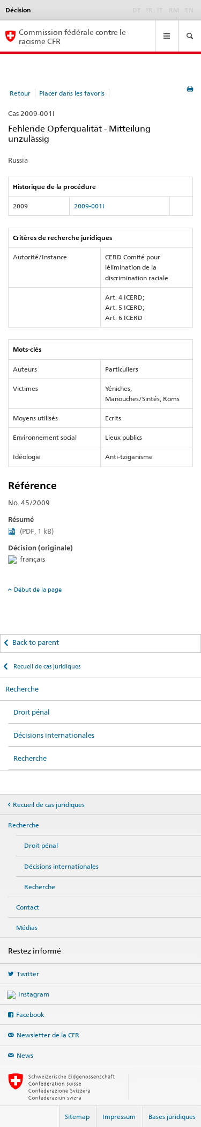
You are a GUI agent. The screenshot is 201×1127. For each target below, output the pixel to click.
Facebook (30, 1014)
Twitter (28, 974)
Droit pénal (31, 712)
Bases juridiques (172, 1117)
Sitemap (77, 1117)
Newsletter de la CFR (48, 1035)
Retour (20, 93)
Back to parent (35, 642)
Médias (27, 928)
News (25, 1055)
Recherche (22, 689)
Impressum (119, 1117)
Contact (27, 907)
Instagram (33, 994)
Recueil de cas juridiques (46, 666)
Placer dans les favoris (72, 93)
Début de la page (38, 589)
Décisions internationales (53, 735)
